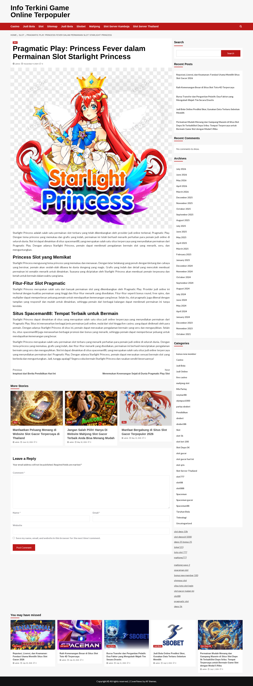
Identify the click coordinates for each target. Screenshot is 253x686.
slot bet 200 (182, 441)
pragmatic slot (181, 601)
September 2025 (184, 214)
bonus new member (186, 354)
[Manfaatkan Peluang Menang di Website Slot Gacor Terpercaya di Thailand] (37, 408)
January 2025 (183, 260)
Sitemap (52, 26)
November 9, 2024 (31, 64)
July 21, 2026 (121, 663)
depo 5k (178, 606)
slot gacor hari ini (185, 459)
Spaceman (181, 494)
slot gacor (181, 453)
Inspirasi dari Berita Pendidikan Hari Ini (34, 372)
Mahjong (94, 26)
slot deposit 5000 (183, 536)
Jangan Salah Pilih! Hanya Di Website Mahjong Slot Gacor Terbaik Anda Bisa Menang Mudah (90, 434)
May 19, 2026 (136, 438)
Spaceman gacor (184, 500)
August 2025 (183, 220)
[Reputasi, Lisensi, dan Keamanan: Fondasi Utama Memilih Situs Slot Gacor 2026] (33, 635)
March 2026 (182, 191)
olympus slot (180, 580)
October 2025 (183, 208)
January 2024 (183, 317)
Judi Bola (29, 26)
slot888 (180, 488)
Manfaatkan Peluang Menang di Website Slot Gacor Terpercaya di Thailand (36, 434)
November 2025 (184, 203)
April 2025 (181, 243)
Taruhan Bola (183, 511)
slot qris (180, 465)
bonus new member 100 (186, 575)
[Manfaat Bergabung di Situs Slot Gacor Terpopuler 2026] (145, 408)
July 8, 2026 (167, 663)
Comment (19, 472)
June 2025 (181, 231)
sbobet (180, 418)
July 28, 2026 (74, 660)
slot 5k (179, 435)
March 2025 (182, 248)
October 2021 (183, 334)
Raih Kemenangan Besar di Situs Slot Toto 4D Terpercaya (205, 87)
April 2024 (181, 311)
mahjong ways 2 (182, 564)
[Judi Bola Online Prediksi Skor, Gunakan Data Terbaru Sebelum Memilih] (173, 635)
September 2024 (184, 283)
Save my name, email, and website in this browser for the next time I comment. (58, 538)
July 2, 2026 (214, 669)
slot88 (179, 482)
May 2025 (181, 237)
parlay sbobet (183, 406)
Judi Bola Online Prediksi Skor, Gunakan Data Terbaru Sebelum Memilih (208, 111)
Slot (41, 26)
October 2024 (183, 277)
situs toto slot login (183, 585)
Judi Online (182, 371)
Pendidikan (182, 412)
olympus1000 (183, 400)
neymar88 (181, 395)
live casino (181, 377)
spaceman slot (181, 570)
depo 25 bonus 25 (183, 541)
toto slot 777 (180, 552)
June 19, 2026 (28, 442)
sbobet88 (181, 424)
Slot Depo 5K (183, 447)
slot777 (180, 476)
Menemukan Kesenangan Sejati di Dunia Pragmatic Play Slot (136, 372)
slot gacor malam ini (184, 590)
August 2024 (183, 288)
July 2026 (181, 169)
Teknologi (181, 517)
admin (17, 64)
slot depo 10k (181, 531)
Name (17, 512)
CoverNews (136, 681)
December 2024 (184, 265)
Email (96, 512)
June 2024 (181, 300)
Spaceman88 (182, 505)
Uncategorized (184, 523)
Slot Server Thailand (146, 26)
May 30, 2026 (82, 442)
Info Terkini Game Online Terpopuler (40, 11)
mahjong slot (182, 383)
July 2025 (181, 226)
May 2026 (181, 180)
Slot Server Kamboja (116, 26)
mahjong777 (180, 557)
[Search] (241, 26)
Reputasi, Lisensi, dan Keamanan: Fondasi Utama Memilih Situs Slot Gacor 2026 (208, 76)
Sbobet (81, 26)
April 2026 (181, 186)
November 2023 (184, 328)
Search (179, 42)
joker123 (178, 547)
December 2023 (184, 322)
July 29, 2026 (27, 663)
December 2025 (184, 197)
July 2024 (181, 294)
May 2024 (181, 305)
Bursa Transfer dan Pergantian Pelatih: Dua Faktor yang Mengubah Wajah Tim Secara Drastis (204, 98)
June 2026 (181, 174)
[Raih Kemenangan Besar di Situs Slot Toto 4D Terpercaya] (79, 635)
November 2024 (184, 271)
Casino (15, 26)
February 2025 (183, 254)
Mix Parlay (181, 389)
